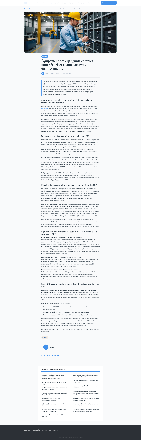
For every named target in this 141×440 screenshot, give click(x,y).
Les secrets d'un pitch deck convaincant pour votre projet (85, 386)
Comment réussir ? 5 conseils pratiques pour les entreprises (85, 381)
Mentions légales (46, 430)
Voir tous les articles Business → (50, 355)
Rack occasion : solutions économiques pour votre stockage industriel (85, 376)
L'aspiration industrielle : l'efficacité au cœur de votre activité (85, 404)
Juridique (64, 3)
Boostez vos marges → (108, 3)
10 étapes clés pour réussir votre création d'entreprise (53, 404)
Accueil (39, 3)
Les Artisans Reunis (32, 430)
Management (72, 3)
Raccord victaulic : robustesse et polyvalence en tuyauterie (54, 383)
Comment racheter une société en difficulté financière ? (54, 415)
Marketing (81, 3)
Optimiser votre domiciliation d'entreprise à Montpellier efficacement (54, 394)
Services (88, 3)
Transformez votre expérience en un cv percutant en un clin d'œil (53, 399)
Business (50, 3)
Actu (44, 3)
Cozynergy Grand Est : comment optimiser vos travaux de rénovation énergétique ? (86, 410)
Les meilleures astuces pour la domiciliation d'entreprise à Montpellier (54, 410)
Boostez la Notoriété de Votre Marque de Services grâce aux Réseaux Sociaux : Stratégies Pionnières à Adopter (53, 376)
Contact (55, 430)
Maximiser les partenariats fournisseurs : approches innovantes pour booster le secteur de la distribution (86, 393)
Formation (57, 3)
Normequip (44, 108)
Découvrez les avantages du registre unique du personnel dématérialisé (86, 399)
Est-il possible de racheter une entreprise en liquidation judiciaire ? (54, 388)
